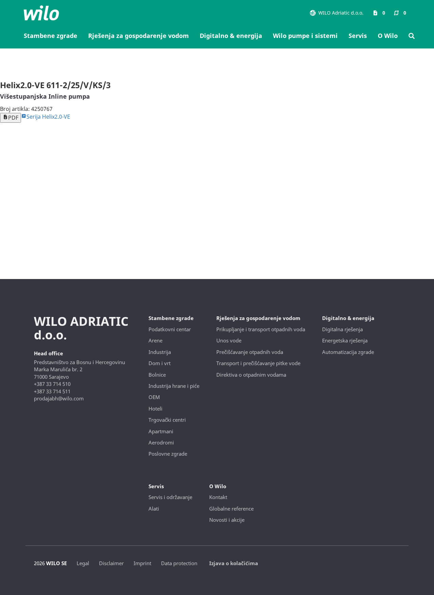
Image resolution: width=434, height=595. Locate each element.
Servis (358, 36)
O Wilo (388, 36)
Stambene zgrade (50, 36)
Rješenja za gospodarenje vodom (138, 36)
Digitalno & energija (231, 36)
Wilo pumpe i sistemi (305, 36)
